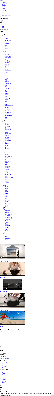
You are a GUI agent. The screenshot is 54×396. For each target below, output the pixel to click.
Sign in (2, 378)
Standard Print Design (7, 202)
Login (1, 22)
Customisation (3, 382)
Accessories (6, 99)
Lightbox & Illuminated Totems (9, 105)
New (5, 41)
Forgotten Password (4, 20)
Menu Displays (7, 161)
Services (3, 26)
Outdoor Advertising (7, 53)
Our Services (3, 380)
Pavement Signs (7, 167)
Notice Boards (6, 172)
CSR (2, 371)
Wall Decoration (7, 186)
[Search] (7, 29)
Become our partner (4, 379)
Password (3, 20)
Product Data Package (4, 383)
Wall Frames (6, 153)
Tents (5, 67)
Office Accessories (7, 147)
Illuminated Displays (4, 366)
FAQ (2, 374)
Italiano (5, 5)
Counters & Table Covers (8, 83)
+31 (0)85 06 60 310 (8, 15)
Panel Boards (6, 179)
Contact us (4, 10)
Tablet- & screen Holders (8, 128)
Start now (1, 331)
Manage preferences (2, 395)
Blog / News (3, 373)
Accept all (10, 395)
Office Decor (6, 144)
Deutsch (5, 2)
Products (4, 8)
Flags (5, 89)
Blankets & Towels (7, 200)
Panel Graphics (7, 227)
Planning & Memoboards (8, 192)
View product (6, 261)
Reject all (7, 395)
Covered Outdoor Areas (8, 70)
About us (4, 9)
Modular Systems (7, 81)
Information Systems (7, 164)
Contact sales (4, 331)
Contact (3, 375)
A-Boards (3, 367)
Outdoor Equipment (7, 63)
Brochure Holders (7, 96)
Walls (5, 77)
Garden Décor (6, 196)
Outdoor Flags (6, 58)
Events (2, 372)
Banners (6, 86)
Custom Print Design (7, 219)
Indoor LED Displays (7, 108)
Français (5, 4)
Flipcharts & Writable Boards (8, 133)
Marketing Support (4, 381)
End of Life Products (7, 235)
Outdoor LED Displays (8, 112)
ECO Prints (6, 230)
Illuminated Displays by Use (8, 115)
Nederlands (6, 3)
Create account (5, 11)
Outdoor (3, 363)
